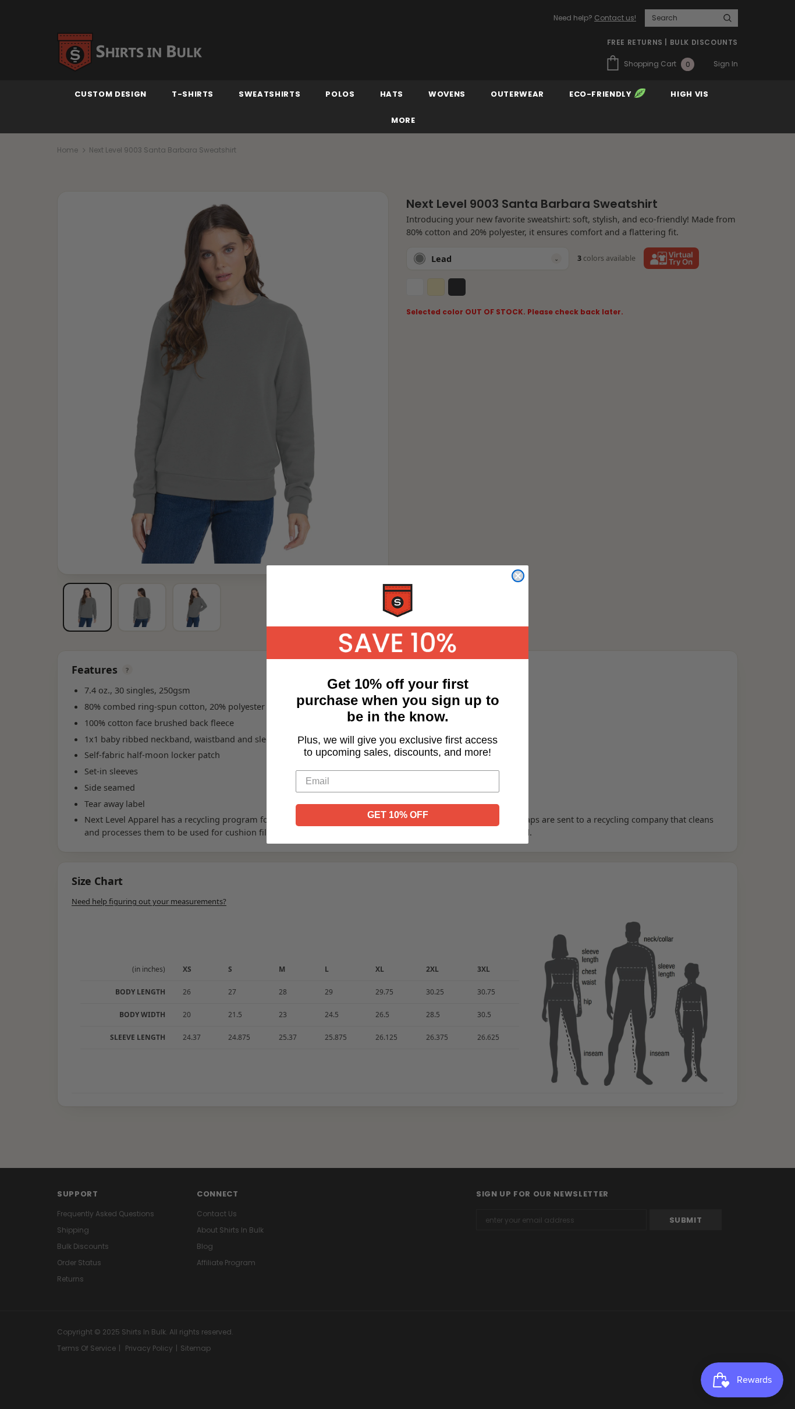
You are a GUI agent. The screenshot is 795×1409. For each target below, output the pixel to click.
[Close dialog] (518, 576)
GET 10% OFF (397, 815)
